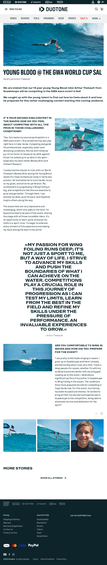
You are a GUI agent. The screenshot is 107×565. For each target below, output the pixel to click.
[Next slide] (101, 413)
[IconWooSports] (60, 2)
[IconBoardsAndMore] (6, 504)
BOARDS (25, 18)
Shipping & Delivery (11, 520)
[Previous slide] (96, 413)
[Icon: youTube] (5, 554)
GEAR (61, 18)
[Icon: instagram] (13, 554)
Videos (40, 530)
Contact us (8, 530)
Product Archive (10, 533)
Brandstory (42, 523)
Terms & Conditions (47, 559)
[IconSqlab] (48, 2)
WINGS (13, 18)
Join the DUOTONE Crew (80, 516)
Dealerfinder (42, 536)
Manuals (7, 523)
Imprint (35, 559)
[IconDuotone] (20, 2)
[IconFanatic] (36, 2)
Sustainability (42, 520)
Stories (40, 526)
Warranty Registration (13, 526)
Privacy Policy (61, 559)
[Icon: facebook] (9, 554)
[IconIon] (7, 2)
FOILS (36, 18)
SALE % (84, 18)
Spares (72, 18)
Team (39, 533)
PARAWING (49, 18)
